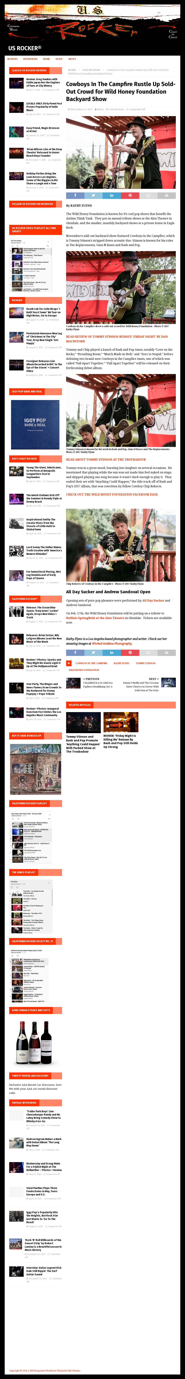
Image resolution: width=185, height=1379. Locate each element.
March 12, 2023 (36, 558)
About (72, 59)
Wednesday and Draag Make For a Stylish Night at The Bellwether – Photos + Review (44, 1167)
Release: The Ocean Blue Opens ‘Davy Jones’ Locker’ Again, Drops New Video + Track (42, 612)
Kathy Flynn (121, 663)
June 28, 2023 (35, 719)
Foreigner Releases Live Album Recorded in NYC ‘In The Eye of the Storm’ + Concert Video (44, 366)
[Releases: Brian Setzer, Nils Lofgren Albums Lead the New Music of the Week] (16, 639)
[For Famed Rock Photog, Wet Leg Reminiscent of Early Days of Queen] (16, 575)
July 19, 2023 (35, 670)
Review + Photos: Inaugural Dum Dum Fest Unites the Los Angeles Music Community (43, 712)
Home (46, 59)
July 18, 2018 (35, 114)
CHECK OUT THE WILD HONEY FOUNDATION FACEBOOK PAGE (112, 494)
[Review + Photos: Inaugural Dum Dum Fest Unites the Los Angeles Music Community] (16, 712)
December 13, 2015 (38, 1278)
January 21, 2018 (36, 135)
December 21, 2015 (36, 1254)
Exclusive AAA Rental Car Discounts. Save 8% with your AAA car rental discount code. (35, 1088)
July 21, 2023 (35, 646)
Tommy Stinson (145, 663)
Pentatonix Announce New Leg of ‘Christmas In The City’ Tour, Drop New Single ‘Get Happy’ (44, 338)
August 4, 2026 (36, 375)
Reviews (12, 59)
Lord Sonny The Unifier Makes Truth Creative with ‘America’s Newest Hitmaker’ (44, 550)
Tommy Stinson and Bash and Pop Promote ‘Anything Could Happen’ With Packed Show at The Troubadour (83, 744)
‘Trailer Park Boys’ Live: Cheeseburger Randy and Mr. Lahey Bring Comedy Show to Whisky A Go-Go (43, 1116)
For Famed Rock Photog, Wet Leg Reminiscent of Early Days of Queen (43, 575)
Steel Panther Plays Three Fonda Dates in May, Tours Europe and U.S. (41, 1191)
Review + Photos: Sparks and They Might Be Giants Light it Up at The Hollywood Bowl (43, 663)
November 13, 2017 (81, 109)
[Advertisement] (92, 1333)
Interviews (30, 59)
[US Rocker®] (92, 38)
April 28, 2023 (35, 533)
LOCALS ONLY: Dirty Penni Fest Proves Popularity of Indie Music (44, 107)
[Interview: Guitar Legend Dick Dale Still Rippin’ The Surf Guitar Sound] (16, 1271)
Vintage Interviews (24, 1102)
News (59, 59)
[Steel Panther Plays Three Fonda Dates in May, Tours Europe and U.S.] (16, 1192)
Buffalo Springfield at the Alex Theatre (95, 618)
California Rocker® (25, 598)
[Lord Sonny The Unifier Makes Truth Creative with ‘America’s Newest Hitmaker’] (16, 551)
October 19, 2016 (37, 1125)
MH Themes (74, 1370)
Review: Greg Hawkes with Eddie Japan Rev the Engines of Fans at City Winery (43, 82)
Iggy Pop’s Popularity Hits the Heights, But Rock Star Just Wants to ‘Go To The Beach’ (42, 1217)
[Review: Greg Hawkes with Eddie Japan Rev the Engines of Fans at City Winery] (16, 83)
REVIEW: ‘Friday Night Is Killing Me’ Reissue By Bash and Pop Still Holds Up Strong (121, 741)
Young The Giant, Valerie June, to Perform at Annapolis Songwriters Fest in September (43, 472)
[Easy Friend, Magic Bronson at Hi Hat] (16, 132)
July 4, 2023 (34, 698)
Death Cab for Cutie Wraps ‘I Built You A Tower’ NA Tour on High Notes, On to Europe (43, 312)
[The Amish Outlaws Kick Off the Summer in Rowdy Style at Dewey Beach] (16, 499)
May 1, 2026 (34, 1150)
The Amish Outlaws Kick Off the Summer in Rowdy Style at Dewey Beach (44, 498)
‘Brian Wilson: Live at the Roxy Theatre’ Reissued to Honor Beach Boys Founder (44, 152)
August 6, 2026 (36, 347)
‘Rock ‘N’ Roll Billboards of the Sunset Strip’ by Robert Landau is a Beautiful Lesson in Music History (43, 1245)
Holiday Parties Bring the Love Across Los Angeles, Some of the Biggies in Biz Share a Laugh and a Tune (42, 178)
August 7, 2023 (36, 621)
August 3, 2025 (36, 1226)
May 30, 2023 (35, 506)
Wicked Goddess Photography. (112, 643)
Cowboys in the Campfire (91, 663)
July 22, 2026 (35, 481)
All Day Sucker (153, 600)
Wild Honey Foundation (84, 670)
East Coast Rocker (24, 458)
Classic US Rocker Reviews (29, 70)
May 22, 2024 (35, 1174)
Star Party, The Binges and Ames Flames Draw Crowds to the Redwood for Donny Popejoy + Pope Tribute (43, 689)
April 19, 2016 (35, 1199)
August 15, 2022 (36, 582)
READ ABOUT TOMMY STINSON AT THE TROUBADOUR (106, 459)
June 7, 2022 (34, 90)
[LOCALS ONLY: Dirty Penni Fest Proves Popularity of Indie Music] (16, 107)
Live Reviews (116, 109)
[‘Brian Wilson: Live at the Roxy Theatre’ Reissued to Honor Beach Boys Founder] (16, 153)
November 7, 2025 (37, 160)
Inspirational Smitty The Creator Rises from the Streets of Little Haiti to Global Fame (40, 524)
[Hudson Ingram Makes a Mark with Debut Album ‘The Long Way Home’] (16, 1143)
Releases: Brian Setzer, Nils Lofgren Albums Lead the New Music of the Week (44, 638)
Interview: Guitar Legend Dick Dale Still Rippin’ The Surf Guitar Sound (43, 1271)
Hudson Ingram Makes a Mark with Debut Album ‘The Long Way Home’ (43, 1142)
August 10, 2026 (36, 320)
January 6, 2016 (36, 187)
